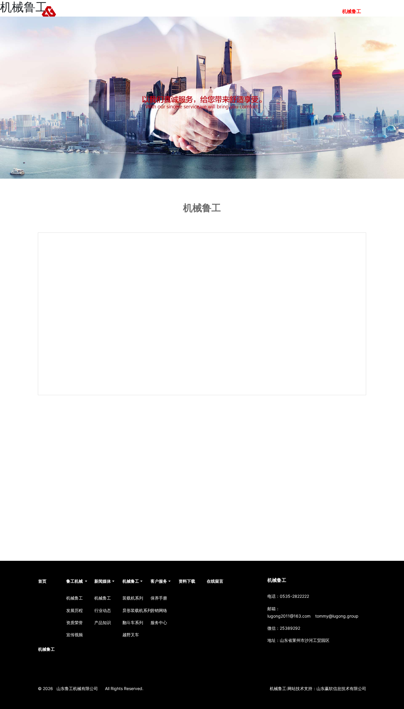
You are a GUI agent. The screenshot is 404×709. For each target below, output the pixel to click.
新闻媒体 (209, 11)
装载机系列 (132, 597)
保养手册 (159, 597)
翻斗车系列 (132, 622)
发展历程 (74, 610)
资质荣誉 (74, 622)
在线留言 (323, 11)
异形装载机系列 (134, 610)
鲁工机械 (181, 11)
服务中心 (159, 622)
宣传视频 (74, 634)
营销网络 (159, 610)
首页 (157, 11)
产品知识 (102, 622)
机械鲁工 (238, 11)
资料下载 (294, 11)
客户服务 (266, 11)
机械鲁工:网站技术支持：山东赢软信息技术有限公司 (318, 688)
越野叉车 (130, 634)
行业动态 (102, 610)
